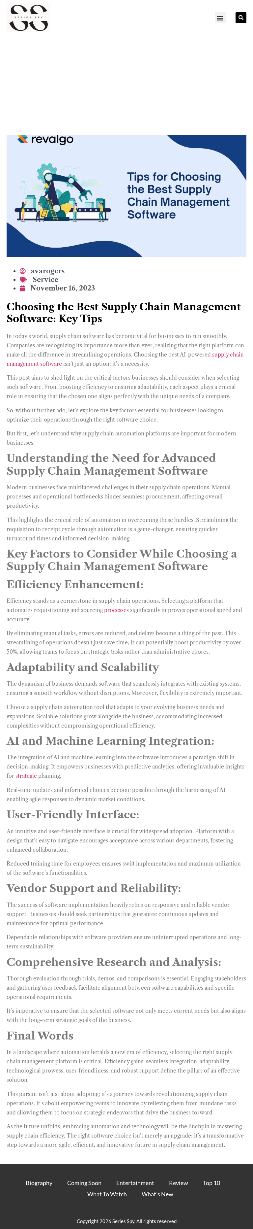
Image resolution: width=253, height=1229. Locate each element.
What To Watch (107, 1194)
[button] (220, 17)
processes (116, 610)
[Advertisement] (126, 85)
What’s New (157, 1194)
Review (178, 1182)
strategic (26, 775)
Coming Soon (84, 1182)
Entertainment (135, 1182)
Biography (39, 1182)
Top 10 (211, 1182)
